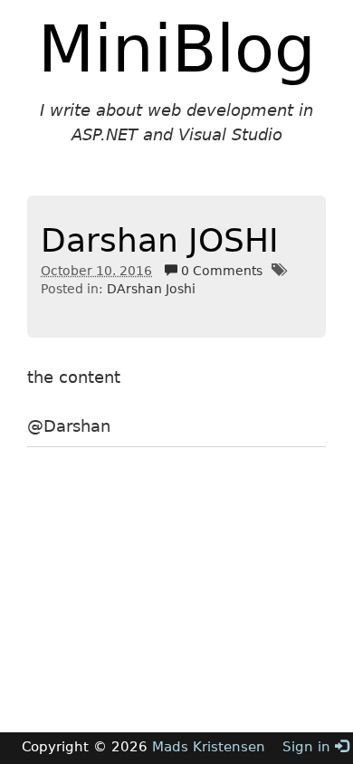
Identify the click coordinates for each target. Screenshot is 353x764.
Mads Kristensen (208, 747)
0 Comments (219, 270)
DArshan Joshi (151, 289)
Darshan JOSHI (160, 240)
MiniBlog (177, 49)
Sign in (308, 747)
